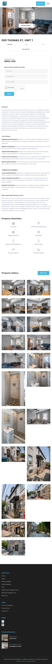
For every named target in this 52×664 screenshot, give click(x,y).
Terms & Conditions (7, 605)
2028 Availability (6, 584)
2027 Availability (6, 581)
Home (3, 576)
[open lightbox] (13, 287)
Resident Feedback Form (9, 592)
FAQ (3, 587)
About (3, 578)
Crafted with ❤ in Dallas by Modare (26, 661)
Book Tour (40, 3)
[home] (11, 3)
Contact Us (5, 611)
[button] (48, 3)
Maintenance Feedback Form (10, 590)
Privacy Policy (6, 608)
